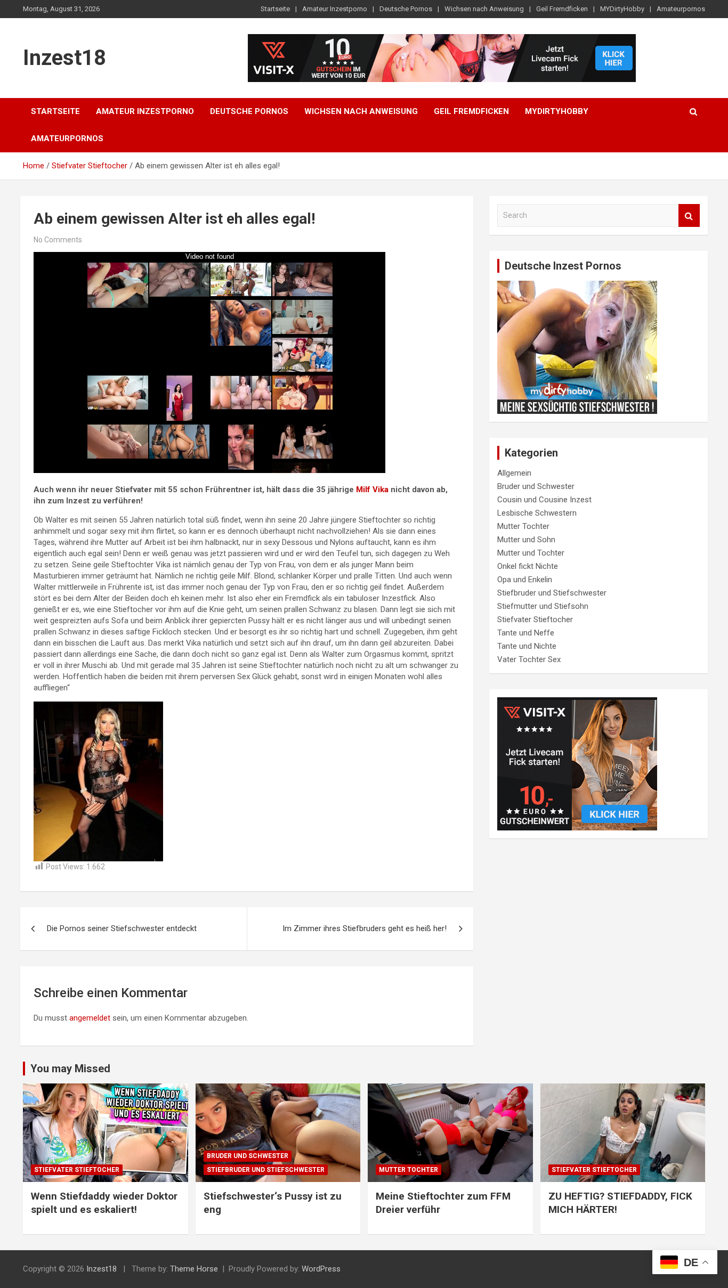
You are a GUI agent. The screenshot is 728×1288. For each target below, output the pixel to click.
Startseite (275, 9)
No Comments (58, 239)
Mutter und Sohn (526, 539)
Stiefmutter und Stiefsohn (542, 606)
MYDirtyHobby (622, 9)
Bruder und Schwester (536, 486)
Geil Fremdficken (562, 9)
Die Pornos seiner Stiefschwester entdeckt (122, 928)
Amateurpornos (681, 9)
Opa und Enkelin (524, 579)
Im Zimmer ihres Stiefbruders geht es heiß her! (364, 928)
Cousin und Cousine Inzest (544, 499)
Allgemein (514, 473)
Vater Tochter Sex (529, 659)
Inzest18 (64, 57)
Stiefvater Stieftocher (535, 619)
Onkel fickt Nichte (527, 566)
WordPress (321, 1269)
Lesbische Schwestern (537, 513)
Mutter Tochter (523, 526)
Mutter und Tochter (530, 553)
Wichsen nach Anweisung (484, 9)
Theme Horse (194, 1269)
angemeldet (89, 1018)
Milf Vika (372, 489)
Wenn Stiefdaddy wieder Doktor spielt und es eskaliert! (104, 1203)
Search (689, 215)
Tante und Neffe (525, 633)
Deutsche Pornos (405, 9)
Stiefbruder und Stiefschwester (551, 593)
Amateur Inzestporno (334, 9)
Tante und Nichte (526, 646)
